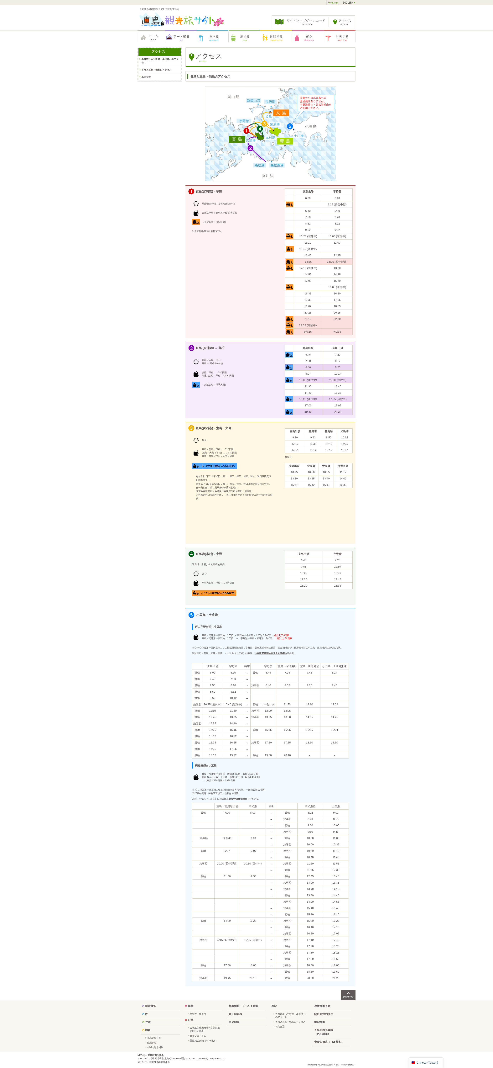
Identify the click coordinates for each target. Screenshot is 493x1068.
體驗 (276, 37)
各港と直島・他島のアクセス (157, 69)
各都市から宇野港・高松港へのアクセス (160, 61)
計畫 (339, 37)
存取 (274, 1005)
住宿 (244, 37)
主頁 (151, 37)
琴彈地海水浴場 (155, 1047)
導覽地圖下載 (322, 1005)
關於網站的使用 (323, 1014)
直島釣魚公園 (154, 1038)
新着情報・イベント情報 (243, 1005)
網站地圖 (319, 1021)
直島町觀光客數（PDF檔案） (323, 1031)
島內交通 (146, 77)
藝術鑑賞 (181, 37)
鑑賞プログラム (198, 1035)
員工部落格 (235, 1014)
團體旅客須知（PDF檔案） (204, 1040)
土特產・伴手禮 (198, 1013)
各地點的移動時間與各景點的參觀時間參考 (205, 1029)
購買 (308, 37)
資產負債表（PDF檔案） (329, 1041)
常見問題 (234, 1021)
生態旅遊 (151, 1042)
